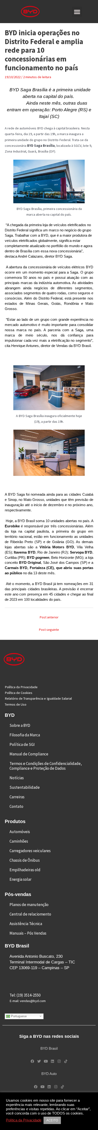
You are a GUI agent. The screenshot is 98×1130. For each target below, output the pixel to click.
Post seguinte (49, 629)
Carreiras (17, 796)
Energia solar (20, 879)
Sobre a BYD (20, 725)
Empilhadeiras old (25, 869)
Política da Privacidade (23, 1120)
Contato (16, 806)
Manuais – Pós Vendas (28, 933)
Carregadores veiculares (30, 850)
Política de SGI (22, 744)
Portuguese (18, 1016)
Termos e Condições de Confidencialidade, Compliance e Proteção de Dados (46, 766)
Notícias (17, 777)
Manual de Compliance (29, 754)
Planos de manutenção (29, 904)
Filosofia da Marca (25, 735)
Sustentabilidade (25, 787)
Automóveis (20, 831)
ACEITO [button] (52, 1120)
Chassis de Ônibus (25, 860)
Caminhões (19, 841)
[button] (77, 12)
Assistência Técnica (26, 923)
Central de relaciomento (30, 914)
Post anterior (49, 617)
